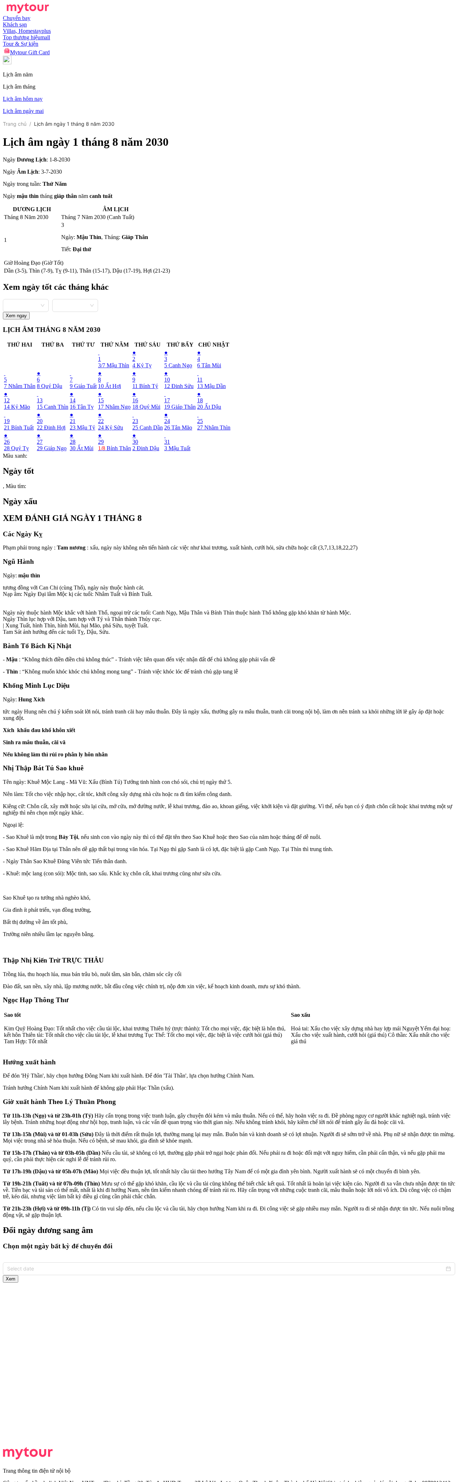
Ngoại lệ (12, 825)
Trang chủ (14, 124)
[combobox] (25, 304)
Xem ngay (16, 315)
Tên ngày (13, 782)
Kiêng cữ (13, 806)
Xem (10, 1279)
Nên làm (12, 794)
